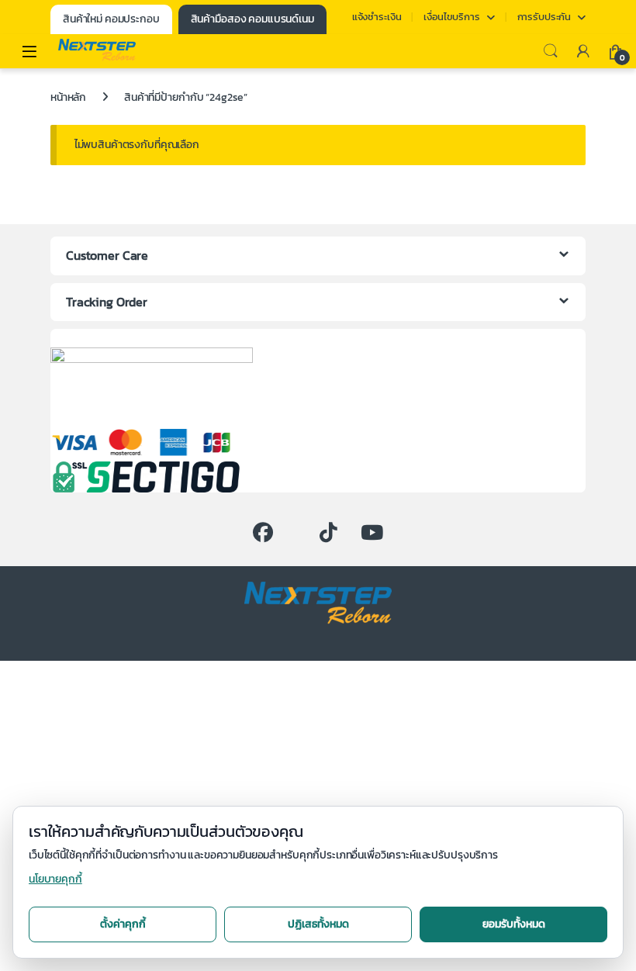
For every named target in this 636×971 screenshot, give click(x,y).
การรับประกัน (544, 16)
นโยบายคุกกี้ (55, 879)
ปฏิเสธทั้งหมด (318, 924)
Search (550, 51)
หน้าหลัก (68, 97)
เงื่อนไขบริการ (451, 16)
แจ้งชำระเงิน (377, 16)
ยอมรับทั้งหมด (513, 924)
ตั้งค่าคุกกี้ (123, 924)
